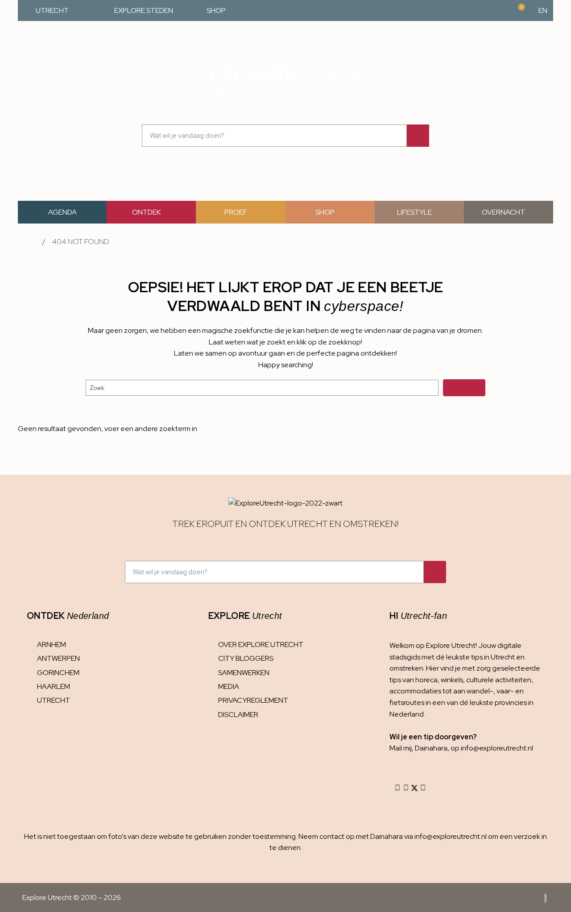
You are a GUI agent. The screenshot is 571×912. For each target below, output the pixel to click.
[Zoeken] (418, 135)
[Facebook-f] (406, 788)
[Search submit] (464, 387)
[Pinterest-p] (422, 788)
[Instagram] (397, 788)
